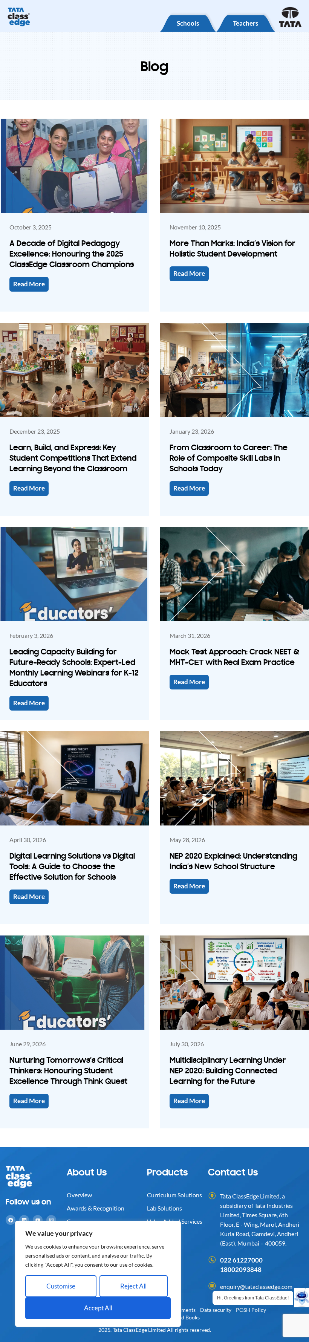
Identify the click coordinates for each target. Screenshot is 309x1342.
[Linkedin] (24, 1220)
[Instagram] (51, 1220)
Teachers (245, 23)
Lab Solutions (164, 1208)
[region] (98, 1274)
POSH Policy (251, 1310)
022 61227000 (241, 1260)
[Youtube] (38, 1220)
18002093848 (241, 1269)
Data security (215, 1310)
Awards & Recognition (95, 1208)
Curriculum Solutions (174, 1194)
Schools (188, 23)
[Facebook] (10, 1220)
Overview (79, 1194)
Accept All (98, 1308)
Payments (184, 1310)
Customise (60, 1286)
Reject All (133, 1286)
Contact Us (233, 1172)
